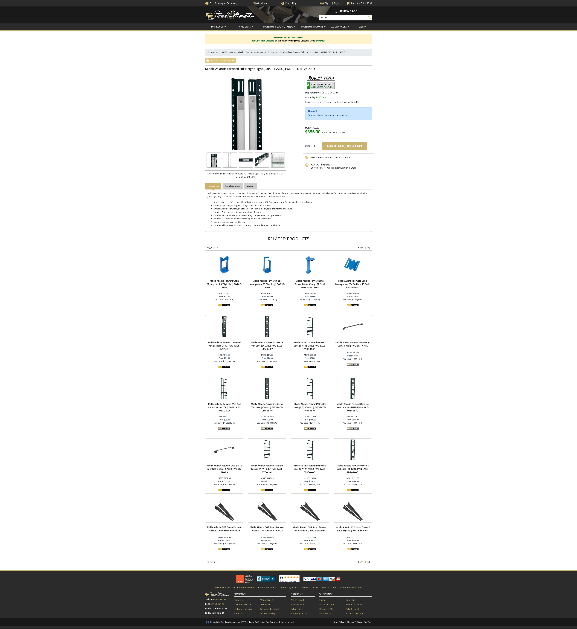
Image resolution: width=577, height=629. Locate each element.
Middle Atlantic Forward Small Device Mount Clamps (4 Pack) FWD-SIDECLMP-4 (310, 284)
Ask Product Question (337, 167)
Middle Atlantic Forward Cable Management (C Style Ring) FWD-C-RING (224, 284)
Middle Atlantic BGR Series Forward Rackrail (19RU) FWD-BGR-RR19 (224, 529)
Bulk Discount (352, 609)
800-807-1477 (318, 167)
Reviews (251, 186)
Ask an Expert (297, 599)
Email (353, 167)
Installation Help (268, 613)
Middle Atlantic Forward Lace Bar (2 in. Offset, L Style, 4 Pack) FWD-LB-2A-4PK (224, 469)
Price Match (266, 587)
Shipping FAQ (297, 604)
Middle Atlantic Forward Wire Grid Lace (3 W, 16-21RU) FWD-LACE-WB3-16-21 (310, 345)
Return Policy (297, 609)
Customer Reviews (243, 609)
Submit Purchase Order (351, 587)
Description (213, 186)
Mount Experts (267, 599)
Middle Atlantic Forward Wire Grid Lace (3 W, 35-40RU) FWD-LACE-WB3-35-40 (310, 407)
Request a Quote (310, 587)
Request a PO (326, 609)
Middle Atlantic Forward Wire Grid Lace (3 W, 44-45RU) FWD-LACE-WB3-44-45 (310, 469)
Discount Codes (327, 604)
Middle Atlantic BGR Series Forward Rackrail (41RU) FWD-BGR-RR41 (353, 529)
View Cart (350, 599)
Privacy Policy (338, 622)
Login (322, 599)
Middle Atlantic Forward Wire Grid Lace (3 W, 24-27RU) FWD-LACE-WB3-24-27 (224, 407)
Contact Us (239, 599)
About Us (238, 613)
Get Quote (262, 3)
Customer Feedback (269, 609)
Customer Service (242, 604)
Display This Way (364, 622)
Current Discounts (248, 587)
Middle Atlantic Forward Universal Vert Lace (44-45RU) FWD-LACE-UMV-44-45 (353, 469)
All (361, 26)
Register (338, 3)
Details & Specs (232, 186)
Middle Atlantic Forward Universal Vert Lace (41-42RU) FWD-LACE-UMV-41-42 (353, 407)
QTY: (307, 145)
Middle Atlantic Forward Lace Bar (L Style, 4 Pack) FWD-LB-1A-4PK (352, 344)
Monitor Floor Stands (278, 26)
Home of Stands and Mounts (220, 52)
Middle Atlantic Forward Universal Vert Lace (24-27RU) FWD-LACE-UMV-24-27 (267, 345)
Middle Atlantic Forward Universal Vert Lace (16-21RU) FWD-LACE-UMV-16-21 (224, 345)
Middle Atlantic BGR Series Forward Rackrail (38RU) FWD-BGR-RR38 (310, 529)
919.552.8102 (217, 603)
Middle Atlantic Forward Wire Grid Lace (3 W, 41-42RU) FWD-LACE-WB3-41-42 (267, 469)
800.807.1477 (348, 11)
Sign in (328, 3)
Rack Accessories (271, 52)
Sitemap (350, 622)
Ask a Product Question (286, 587)
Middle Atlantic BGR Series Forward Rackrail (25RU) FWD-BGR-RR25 (267, 529)
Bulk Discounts (329, 587)
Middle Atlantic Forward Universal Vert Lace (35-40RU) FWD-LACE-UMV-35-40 (267, 407)
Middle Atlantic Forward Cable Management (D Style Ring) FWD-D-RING (267, 284)
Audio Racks (339, 26)
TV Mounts (244, 26)
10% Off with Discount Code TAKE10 (329, 115)
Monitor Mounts (312, 26)
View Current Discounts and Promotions (330, 157)
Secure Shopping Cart (225, 587)
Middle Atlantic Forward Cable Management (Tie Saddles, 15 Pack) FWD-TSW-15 (352, 284)
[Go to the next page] (369, 247)
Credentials (265, 604)
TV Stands (217, 26)
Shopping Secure (299, 613)
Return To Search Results (222, 60)
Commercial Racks (254, 52)
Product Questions (355, 613)
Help (290, 3)
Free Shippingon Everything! (223, 3)
